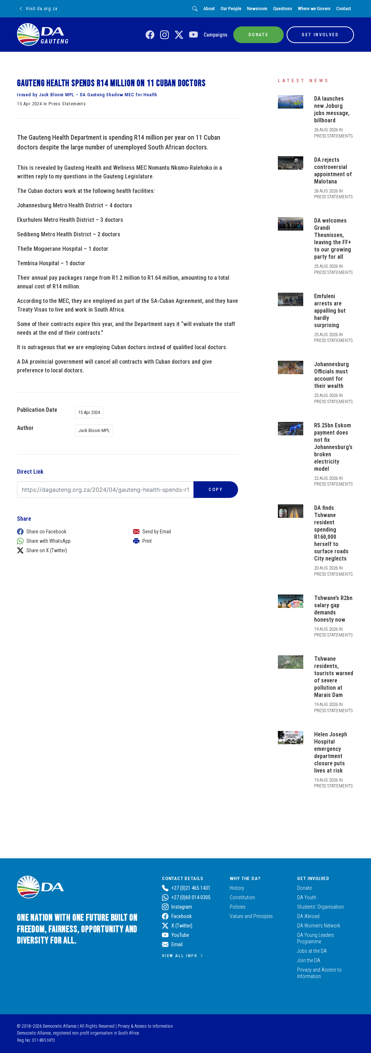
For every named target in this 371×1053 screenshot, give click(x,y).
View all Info (179, 955)
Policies (238, 907)
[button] (67, 531)
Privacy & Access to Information (145, 1026)
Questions (282, 8)
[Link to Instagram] (164, 35)
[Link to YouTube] (193, 35)
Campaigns (216, 35)
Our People (231, 8)
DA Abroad (308, 916)
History (237, 888)
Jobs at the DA (312, 951)
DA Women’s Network (318, 926)
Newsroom (257, 8)
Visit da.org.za (41, 8)
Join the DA (308, 960)
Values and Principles (251, 916)
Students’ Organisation (320, 907)
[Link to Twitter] (179, 35)
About (209, 8)
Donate (304, 888)
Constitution (242, 897)
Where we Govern (314, 8)
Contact (343, 8)
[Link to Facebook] (150, 35)
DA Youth (306, 897)
